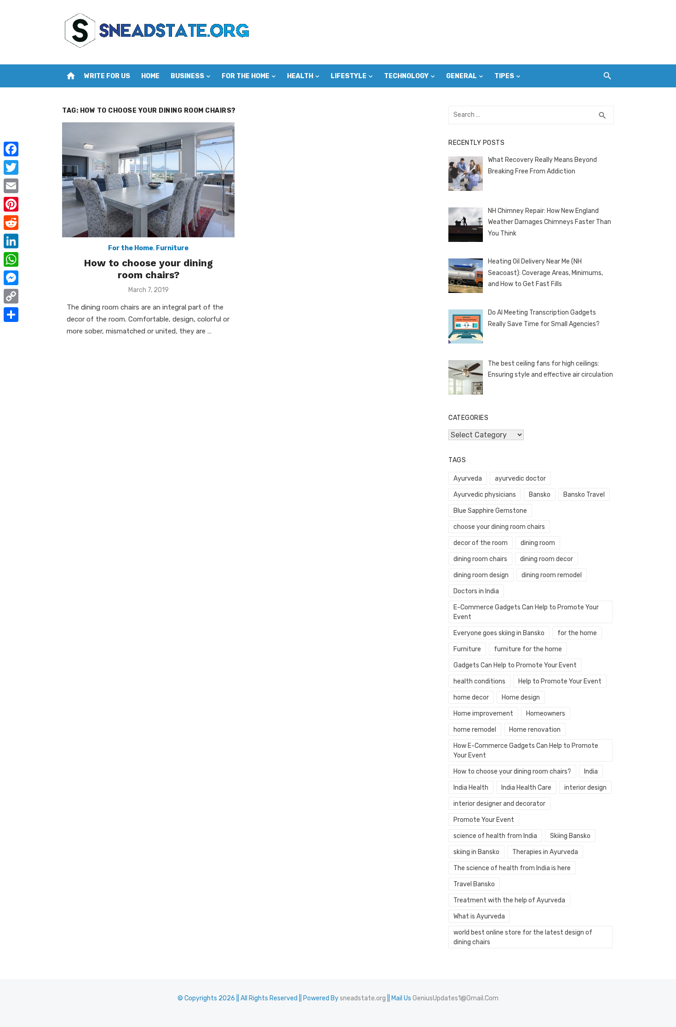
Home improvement (483, 713)
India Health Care (526, 788)
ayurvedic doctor (520, 478)
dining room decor (546, 559)
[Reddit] (11, 222)
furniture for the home (528, 649)
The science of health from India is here (512, 868)
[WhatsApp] (11, 259)
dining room (538, 543)
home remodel (474, 730)
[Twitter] (11, 167)
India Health (470, 788)
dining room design (481, 575)
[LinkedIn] (11, 241)
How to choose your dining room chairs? (148, 269)
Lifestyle (349, 76)
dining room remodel (551, 575)
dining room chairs (480, 559)
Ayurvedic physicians (484, 495)
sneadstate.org (363, 998)
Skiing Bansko (570, 836)
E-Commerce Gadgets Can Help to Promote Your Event (526, 612)
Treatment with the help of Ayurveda (509, 900)
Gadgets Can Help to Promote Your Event (515, 665)
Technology (406, 76)
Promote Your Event (483, 820)
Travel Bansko (474, 884)
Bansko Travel (584, 495)
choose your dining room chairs (499, 527)
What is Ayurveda (479, 916)
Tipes (504, 76)
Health (300, 76)
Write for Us (107, 76)
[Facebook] (11, 149)
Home (150, 76)
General (461, 76)
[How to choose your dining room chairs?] (148, 179)
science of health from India (495, 836)
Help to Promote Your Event (560, 681)
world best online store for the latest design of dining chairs (522, 937)
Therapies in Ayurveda (545, 852)
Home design (521, 697)
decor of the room (480, 543)
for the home (577, 633)
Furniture (172, 248)
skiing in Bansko (476, 852)
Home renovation (535, 730)
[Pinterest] (11, 204)
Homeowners (545, 713)
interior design (585, 788)
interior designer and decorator (499, 804)
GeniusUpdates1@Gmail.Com (455, 998)
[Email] (11, 186)
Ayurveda (467, 478)
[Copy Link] (11, 296)
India (591, 771)
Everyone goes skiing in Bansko (498, 633)
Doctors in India (476, 591)
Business (187, 76)
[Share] (11, 314)
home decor (471, 697)
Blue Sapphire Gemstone (490, 511)
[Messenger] (11, 278)
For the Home (245, 76)
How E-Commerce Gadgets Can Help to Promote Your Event (525, 750)
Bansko (539, 495)
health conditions (479, 681)
